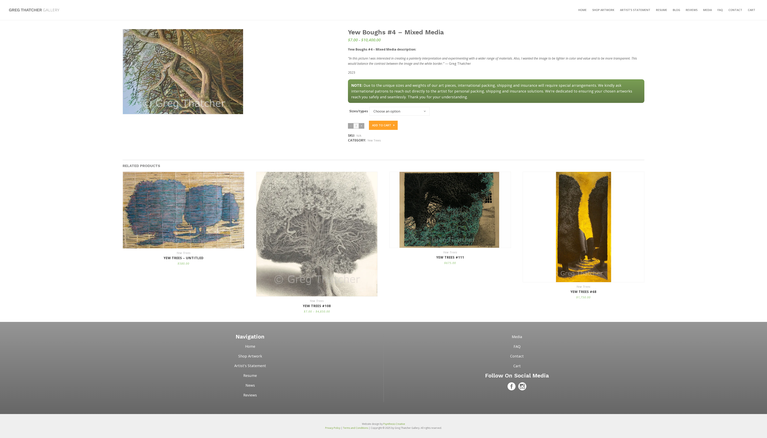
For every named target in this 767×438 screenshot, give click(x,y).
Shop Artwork (250, 356)
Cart (517, 365)
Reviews (250, 395)
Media (517, 336)
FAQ (517, 346)
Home (250, 346)
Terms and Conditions (355, 428)
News (250, 385)
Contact (517, 356)
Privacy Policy (332, 428)
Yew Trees (374, 140)
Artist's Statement (250, 365)
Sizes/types (358, 111)
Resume (250, 375)
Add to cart (382, 125)
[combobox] (399, 111)
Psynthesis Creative (394, 424)
